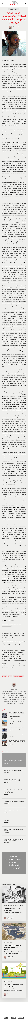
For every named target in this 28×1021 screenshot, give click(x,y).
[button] (2, 3)
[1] (22, 154)
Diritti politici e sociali (18, 905)
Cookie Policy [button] (21, 1017)
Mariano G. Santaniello (18, 676)
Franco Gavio (16, 26)
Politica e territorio (13, 9)
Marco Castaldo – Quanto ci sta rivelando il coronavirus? (14, 863)
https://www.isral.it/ (6, 626)
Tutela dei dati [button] (13, 1017)
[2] (7, 316)
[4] (8, 448)
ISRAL (9, 676)
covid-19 (4, 676)
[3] (13, 326)
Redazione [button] (6, 1017)
